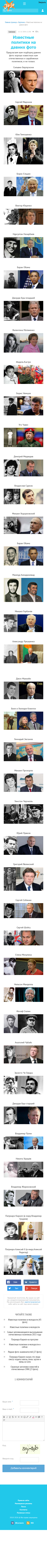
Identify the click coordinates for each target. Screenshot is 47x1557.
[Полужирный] (4, 1416)
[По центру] (18, 1416)
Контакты (23, 1510)
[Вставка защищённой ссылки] (30, 1416)
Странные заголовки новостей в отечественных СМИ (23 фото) (25, 1368)
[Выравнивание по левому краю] (15, 1416)
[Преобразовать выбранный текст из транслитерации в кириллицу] (41, 1416)
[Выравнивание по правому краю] (21, 1416)
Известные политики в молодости (25, 1327)
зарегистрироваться (32, 1302)
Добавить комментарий (23, 1468)
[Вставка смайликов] (24, 1416)
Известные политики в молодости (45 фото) (24, 1321)
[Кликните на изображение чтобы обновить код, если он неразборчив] (30, 1453)
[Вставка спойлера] (4, 1420)
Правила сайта (23, 1501)
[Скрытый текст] (36, 1416)
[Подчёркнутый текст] (9, 1416)
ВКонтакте (19, 1523)
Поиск (23, 1507)
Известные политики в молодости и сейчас (24, 1345)
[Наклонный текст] (7, 1416)
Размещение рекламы (23, 1504)
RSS (32, 1523)
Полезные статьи (23, 1513)
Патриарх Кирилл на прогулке (24, 1339)
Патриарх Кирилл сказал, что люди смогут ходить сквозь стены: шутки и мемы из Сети (25, 1359)
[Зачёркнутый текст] (12, 1416)
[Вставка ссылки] (27, 1416)
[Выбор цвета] (33, 1416)
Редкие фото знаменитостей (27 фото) (25, 1351)
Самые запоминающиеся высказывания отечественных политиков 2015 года (24, 1333)
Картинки (12, 32)
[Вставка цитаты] (39, 1416)
